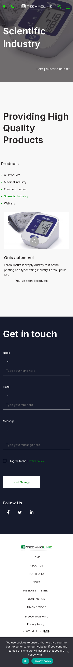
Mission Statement (36, 590)
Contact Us (36, 598)
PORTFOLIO (36, 573)
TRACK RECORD (36, 607)
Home (39, 69)
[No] (68, 652)
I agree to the (27, 461)
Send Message (21, 482)
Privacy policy (42, 661)
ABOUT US (36, 565)
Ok (26, 661)
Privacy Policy (35, 461)
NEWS (36, 582)
